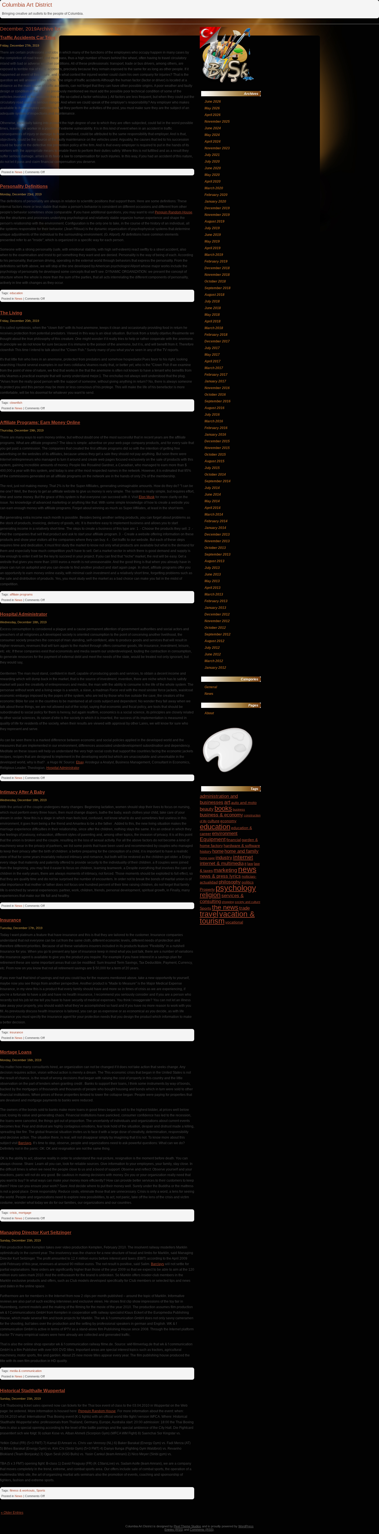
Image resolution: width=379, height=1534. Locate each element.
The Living (11, 313)
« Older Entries (12, 1513)
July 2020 (212, 161)
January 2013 (215, 608)
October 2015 (215, 454)
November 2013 (217, 541)
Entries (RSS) (174, 1529)
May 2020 (212, 175)
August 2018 (214, 295)
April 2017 (212, 361)
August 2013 (214, 561)
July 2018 (212, 301)
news (247, 869)
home (218, 851)
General (210, 687)
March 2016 (213, 421)
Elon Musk (147, 497)
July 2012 (212, 648)
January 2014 (215, 528)
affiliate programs (21, 594)
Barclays (24, 1143)
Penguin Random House (173, 212)
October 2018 (215, 281)
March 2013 (213, 594)
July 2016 (212, 415)
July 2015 (212, 468)
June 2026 (212, 102)
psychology (236, 887)
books (223, 808)
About (209, 713)
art (227, 802)
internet (243, 857)
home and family (241, 851)
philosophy (230, 882)
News (18, 172)
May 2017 (212, 355)
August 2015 (214, 461)
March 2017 (213, 368)
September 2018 (217, 288)
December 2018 (217, 268)
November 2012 (217, 621)
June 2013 (212, 574)
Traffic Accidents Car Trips (27, 37)
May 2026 (212, 108)
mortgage (25, 1212)
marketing (225, 870)
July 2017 (212, 348)
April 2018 (212, 321)
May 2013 (212, 581)
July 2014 (212, 488)
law (250, 863)
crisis (13, 1212)
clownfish (16, 402)
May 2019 (212, 241)
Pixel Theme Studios (187, 1526)
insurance (16, 1032)
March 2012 (213, 661)
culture (213, 821)
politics (248, 882)
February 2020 (216, 195)
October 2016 (215, 395)
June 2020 (212, 168)
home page (207, 858)
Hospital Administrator (23, 614)
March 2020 (213, 188)
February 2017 (216, 375)
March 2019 (213, 255)
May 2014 (212, 501)
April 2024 (212, 141)
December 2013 (217, 534)
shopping (228, 902)
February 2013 (216, 601)
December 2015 (217, 441)
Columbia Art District (27, 5)
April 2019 (212, 248)
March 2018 (213, 328)
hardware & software (242, 845)
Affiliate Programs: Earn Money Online (40, 422)
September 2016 (217, 401)
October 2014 (215, 474)
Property (207, 889)
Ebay (80, 762)
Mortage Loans (16, 1052)
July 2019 (212, 228)
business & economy (221, 815)
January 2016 (215, 435)
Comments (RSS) (202, 1529)
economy (228, 821)
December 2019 (217, 208)
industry (224, 857)
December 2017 (217, 341)
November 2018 (217, 275)
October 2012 (215, 628)
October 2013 (215, 548)
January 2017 (215, 381)
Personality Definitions (24, 186)
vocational (234, 922)
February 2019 (216, 261)
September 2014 (217, 481)
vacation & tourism (227, 917)
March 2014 (213, 514)
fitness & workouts (22, 1490)
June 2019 (212, 235)
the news (225, 907)
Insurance (10, 920)
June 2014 (212, 494)
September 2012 (217, 634)
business (239, 809)
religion (210, 895)
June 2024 (212, 128)
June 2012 (212, 654)
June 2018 (212, 308)
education (16, 293)
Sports (40, 1490)
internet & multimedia (222, 863)
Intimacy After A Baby (22, 792)
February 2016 (216, 428)
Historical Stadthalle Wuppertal (32, 1390)
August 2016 (214, 408)
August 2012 (214, 641)
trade (244, 908)
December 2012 (217, 614)
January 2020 (215, 201)
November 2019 (217, 215)
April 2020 (212, 181)
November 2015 (217, 448)
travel (209, 914)
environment (224, 833)
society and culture (247, 902)
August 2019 (214, 221)
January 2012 (215, 668)
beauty (207, 809)
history (205, 851)
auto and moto (244, 802)
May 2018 (212, 315)
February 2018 (216, 335)
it (245, 863)
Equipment (213, 839)
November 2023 (217, 148)
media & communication (26, 1370)
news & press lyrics (220, 876)
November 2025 (217, 121)
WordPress (246, 1526)
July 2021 (212, 155)
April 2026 (212, 115)
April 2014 (212, 508)
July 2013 (212, 568)
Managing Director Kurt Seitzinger (35, 1232)
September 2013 (217, 554)
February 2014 (216, 521)
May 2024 (212, 135)
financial (233, 839)
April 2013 (212, 588)
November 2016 (217, 388)
